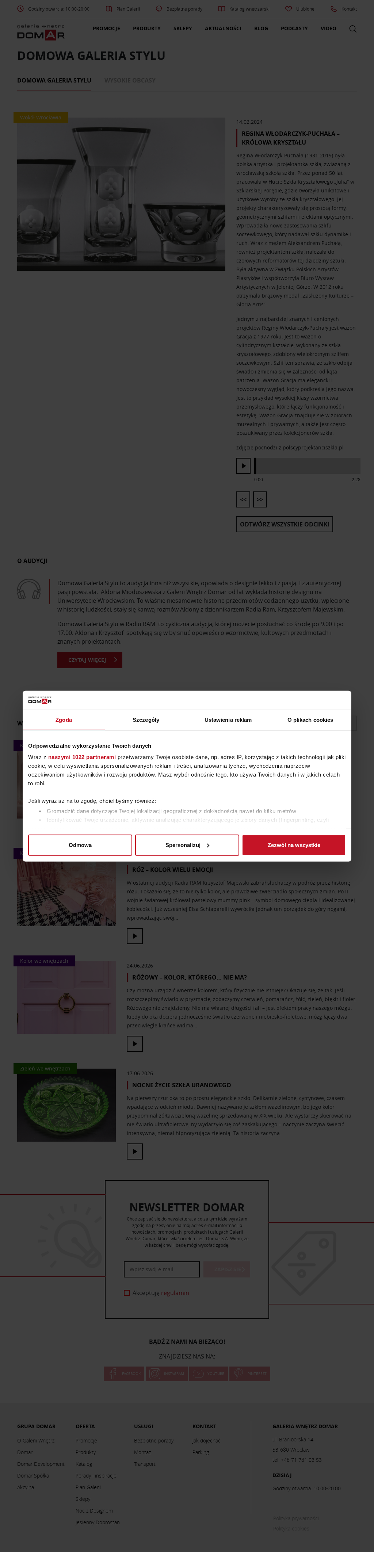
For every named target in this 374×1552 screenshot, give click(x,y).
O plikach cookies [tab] (310, 720)
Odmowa (80, 845)
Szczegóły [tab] (146, 720)
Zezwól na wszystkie (294, 845)
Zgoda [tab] (64, 720)
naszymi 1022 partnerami (82, 757)
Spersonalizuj (183, 845)
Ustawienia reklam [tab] (228, 720)
